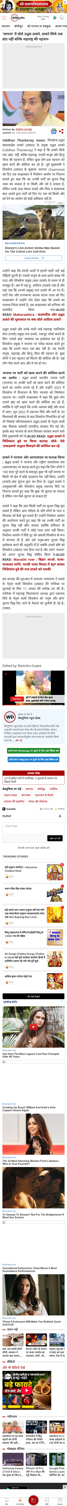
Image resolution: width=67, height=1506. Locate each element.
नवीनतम (12, 1416)
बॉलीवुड (18, 26)
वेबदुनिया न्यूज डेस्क (24, 129)
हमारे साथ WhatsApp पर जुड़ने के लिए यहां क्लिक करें (33, 750)
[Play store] (55, 17)
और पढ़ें (18, 740)
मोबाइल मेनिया (15, 1449)
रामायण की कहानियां (14, 801)
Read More (17, 699)
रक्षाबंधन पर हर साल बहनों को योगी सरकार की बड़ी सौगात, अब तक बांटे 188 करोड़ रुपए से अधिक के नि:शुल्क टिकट (12, 1439)
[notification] (62, 17)
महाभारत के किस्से (44, 795)
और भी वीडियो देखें (13, 1367)
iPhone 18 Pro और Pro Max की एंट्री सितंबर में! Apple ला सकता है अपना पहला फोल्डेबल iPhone (36, 1472)
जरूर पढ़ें (12, 1329)
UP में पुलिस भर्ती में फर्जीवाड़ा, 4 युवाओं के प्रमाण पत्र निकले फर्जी (30, 780)
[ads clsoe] (65, 1487)
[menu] (5, 18)
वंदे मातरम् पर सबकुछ (39, 26)
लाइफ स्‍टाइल (10, 795)
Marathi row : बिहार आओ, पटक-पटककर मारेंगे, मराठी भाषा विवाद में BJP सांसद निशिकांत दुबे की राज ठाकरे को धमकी (33, 564)
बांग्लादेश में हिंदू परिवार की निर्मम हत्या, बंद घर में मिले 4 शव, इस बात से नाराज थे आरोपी (36, 1439)
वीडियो (11, 1362)
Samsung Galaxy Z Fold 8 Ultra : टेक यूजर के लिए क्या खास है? (12, 1472)
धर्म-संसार (26, 795)
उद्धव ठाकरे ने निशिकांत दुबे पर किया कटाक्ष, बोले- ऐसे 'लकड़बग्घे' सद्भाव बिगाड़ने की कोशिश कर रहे (33, 441)
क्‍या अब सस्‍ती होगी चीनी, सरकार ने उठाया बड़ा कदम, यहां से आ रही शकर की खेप (12, 1352)
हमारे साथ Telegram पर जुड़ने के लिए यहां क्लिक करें (33, 759)
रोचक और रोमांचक (37, 801)
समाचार (6, 26)
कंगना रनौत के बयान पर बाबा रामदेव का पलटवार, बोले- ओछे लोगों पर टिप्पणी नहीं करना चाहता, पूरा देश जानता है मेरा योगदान (36, 1352)
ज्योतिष (53, 789)
